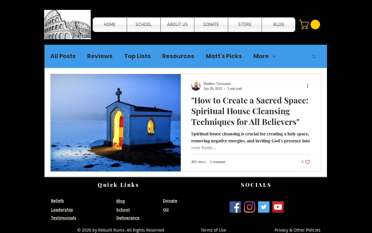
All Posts (63, 56)
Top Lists (137, 56)
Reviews (99, 56)
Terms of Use (213, 230)
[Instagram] (249, 207)
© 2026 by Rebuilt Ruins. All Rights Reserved (120, 230)
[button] (67, 24)
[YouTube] (278, 207)
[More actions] (309, 86)
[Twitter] (263, 207)
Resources (178, 56)
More (261, 56)
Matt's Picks (224, 56)
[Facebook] (235, 207)
